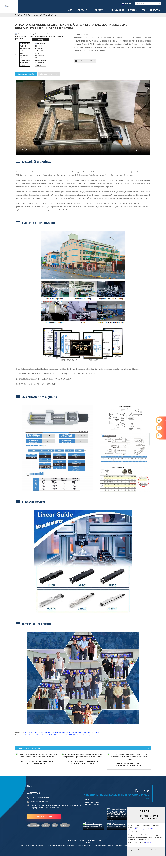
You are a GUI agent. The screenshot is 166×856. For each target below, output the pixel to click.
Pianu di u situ (78, 843)
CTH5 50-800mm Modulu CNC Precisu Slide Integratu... (129, 765)
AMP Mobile (88, 843)
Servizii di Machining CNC (65, 845)
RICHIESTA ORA (44, 817)
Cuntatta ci (155, 10)
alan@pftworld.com (42, 801)
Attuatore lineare (46, 15)
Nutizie (131, 10)
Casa (69, 10)
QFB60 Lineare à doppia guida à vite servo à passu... (37, 762)
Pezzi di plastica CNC (82, 845)
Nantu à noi (82, 10)
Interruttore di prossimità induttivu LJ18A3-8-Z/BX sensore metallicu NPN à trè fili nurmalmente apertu (56, 735)
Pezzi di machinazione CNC (101, 845)
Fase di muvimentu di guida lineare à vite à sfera (37, 845)
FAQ (143, 10)
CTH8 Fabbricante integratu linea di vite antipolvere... (83, 762)
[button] (65, 54)
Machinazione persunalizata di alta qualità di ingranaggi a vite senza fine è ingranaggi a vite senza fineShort (63, 732)
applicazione (117, 10)
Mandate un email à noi (86, 61)
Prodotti (99, 10)
